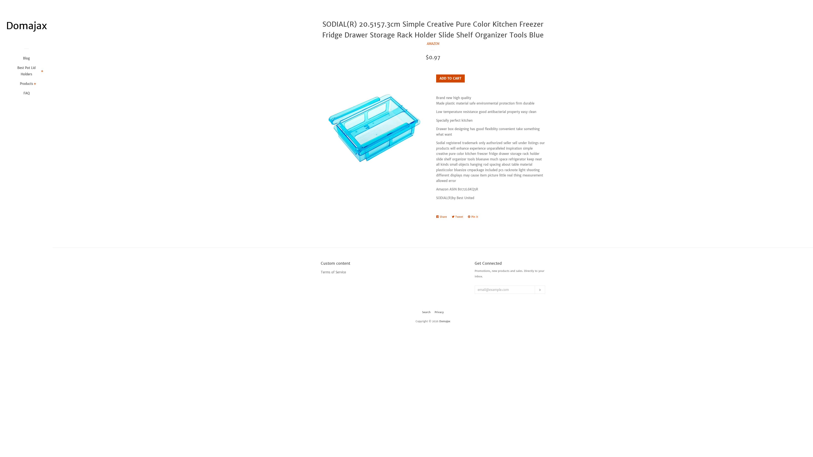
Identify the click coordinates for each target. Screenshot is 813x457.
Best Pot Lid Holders (26, 71)
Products (26, 84)
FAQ (27, 93)
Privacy (439, 312)
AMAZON (433, 44)
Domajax (444, 321)
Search (426, 312)
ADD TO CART (450, 78)
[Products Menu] (35, 84)
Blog (26, 58)
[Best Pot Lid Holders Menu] (42, 71)
